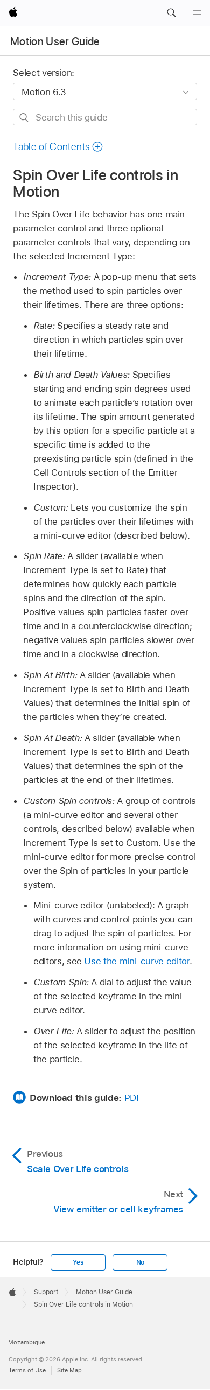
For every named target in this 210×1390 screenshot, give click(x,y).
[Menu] (197, 13)
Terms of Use (27, 1370)
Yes (78, 1262)
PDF (133, 1097)
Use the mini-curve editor (136, 961)
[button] (171, 13)
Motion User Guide (55, 41)
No (140, 1262)
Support (46, 1292)
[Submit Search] (24, 117)
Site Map (69, 1370)
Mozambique (26, 1342)
